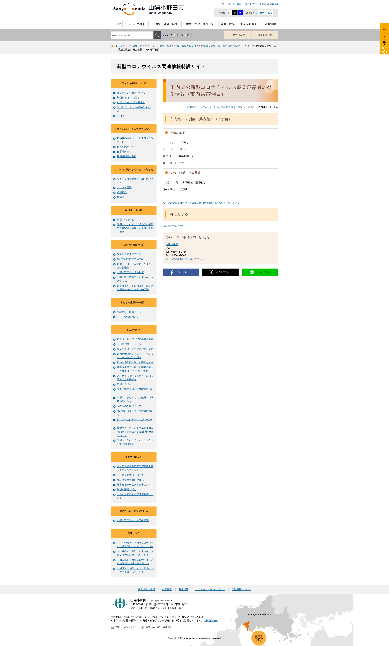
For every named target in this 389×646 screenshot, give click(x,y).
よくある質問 (124, 187)
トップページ (122, 46)
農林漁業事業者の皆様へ (130, 479)
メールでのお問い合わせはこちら (184, 259)
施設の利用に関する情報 (130, 259)
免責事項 (167, 589)
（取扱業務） (211, 620)
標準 (262, 12)
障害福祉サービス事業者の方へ (134, 484)
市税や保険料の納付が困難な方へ (135, 362)
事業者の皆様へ (133, 457)
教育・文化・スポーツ (200, 24)
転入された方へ (125, 146)
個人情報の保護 (146, 589)
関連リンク (134, 533)
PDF (189, 35)
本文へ (223, 4)
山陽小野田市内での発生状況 (134, 511)
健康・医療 (180, 46)
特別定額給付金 (125, 219)
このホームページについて (210, 589)
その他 (120, 116)
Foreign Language (269, 4)
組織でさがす (265, 35)
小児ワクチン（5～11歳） (131, 102)
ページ (179, 35)
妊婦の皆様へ (124, 384)
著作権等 (183, 589)
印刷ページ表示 (198, 107)
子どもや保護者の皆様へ (133, 302)
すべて (168, 35)
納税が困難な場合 (126, 489)
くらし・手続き (135, 24)
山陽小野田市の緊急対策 (130, 272)
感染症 (192, 46)
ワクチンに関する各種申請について (133, 128)
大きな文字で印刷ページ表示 (229, 107)
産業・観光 (228, 24)
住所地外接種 (124, 151)
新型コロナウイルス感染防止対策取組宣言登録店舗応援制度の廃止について (135, 432)
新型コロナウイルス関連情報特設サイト (223, 46)
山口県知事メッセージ (129, 344)
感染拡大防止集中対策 (129, 254)
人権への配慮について (129, 406)
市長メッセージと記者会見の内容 (135, 339)
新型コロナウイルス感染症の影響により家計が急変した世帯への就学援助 (135, 228)
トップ (117, 24)
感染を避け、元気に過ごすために (135, 349)
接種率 (120, 197)
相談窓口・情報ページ (129, 312)
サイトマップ (251, 4)
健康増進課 (172, 244)
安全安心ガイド (250, 24)
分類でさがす (237, 35)
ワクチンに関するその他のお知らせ (133, 169)
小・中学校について (128, 317)
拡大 (270, 12)
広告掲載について (241, 589)
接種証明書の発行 (126, 156)
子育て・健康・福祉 (165, 24)
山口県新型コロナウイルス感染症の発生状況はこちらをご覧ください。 (204, 203)
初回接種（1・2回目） (129, 97)
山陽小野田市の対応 (134, 244)
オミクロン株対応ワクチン (131, 92)
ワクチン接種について (134, 83)
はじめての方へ (235, 4)
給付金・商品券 (133, 210)
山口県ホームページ (173, 225)
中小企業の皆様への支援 (130, 475)
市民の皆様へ (133, 329)
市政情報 (270, 24)
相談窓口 (122, 192)
